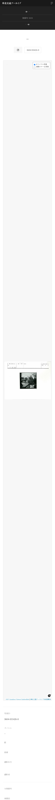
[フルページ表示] (7, 74)
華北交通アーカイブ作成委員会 (40, 699)
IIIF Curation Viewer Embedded (17, 699)
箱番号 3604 (27, 18)
